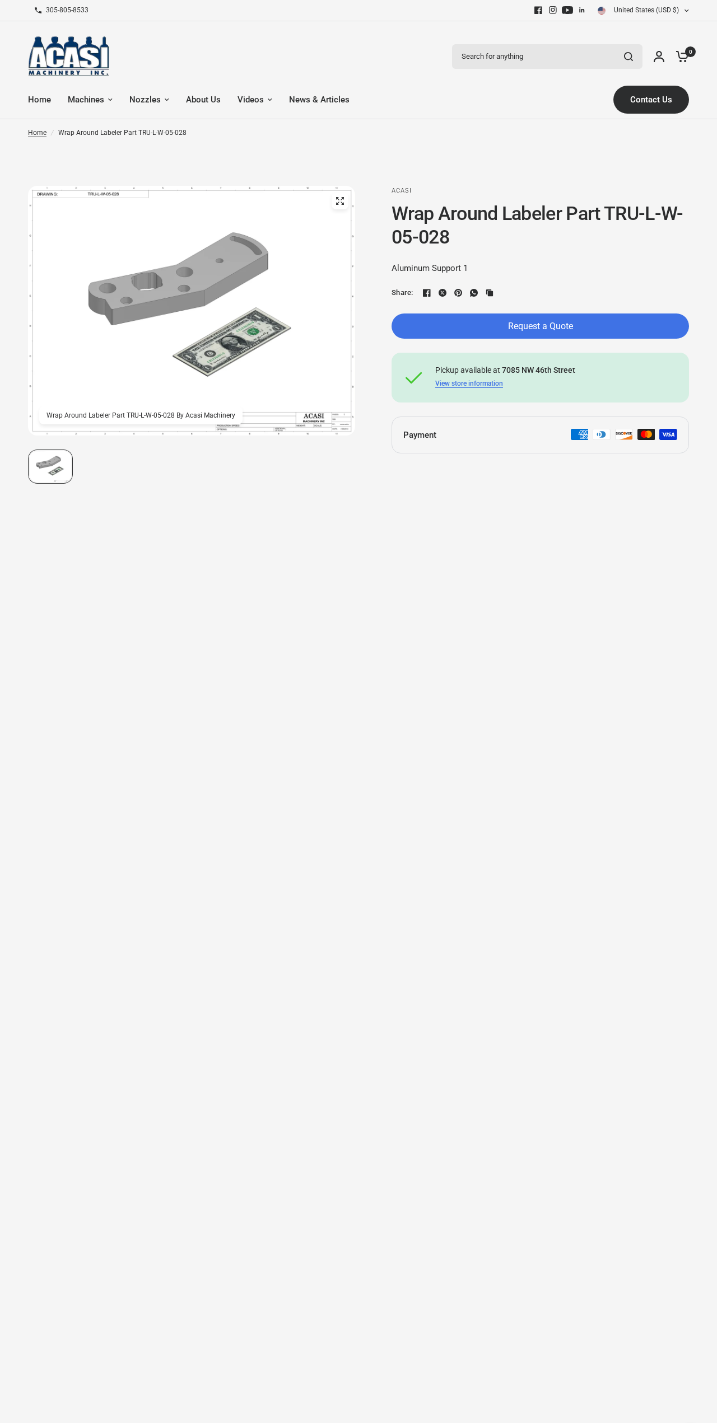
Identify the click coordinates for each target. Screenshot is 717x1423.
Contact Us (651, 100)
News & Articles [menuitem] (319, 100)
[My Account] (659, 56)
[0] (679, 56)
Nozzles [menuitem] (145, 100)
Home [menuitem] (39, 100)
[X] (442, 292)
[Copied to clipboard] (489, 292)
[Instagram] (553, 10)
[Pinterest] (458, 292)
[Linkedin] (582, 10)
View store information (469, 383)
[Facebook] (538, 10)
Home (37, 133)
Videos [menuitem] (251, 100)
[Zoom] (340, 201)
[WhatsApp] (474, 292)
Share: (402, 292)
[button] (50, 467)
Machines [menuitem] (86, 100)
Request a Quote (540, 326)
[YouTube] (567, 10)
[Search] (628, 56)
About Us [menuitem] (203, 100)
